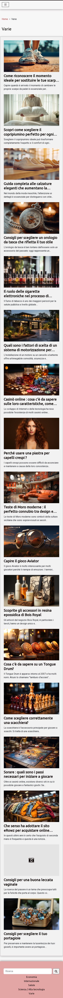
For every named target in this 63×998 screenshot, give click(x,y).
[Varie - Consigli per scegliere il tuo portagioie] (31, 913)
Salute (31, 985)
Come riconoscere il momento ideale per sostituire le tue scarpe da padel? (31, 80)
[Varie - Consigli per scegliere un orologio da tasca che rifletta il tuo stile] (31, 217)
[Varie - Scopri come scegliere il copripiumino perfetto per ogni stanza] (31, 110)
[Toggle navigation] (5, 4)
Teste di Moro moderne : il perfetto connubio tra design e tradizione (28, 511)
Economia (31, 977)
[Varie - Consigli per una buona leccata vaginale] (31, 860)
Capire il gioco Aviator (21, 561)
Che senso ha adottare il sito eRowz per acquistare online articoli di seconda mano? (26, 830)
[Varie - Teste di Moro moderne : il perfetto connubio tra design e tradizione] (31, 487)
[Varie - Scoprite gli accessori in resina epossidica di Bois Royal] (31, 590)
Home (5, 19)
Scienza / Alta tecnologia (31, 989)
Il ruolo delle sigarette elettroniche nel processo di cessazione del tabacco (26, 295)
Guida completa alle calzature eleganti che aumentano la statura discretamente (28, 188)
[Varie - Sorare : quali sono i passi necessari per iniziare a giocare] (31, 752)
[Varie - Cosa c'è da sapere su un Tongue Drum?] (31, 644)
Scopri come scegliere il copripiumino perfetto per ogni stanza (29, 134)
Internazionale (31, 981)
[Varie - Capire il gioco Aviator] (31, 541)
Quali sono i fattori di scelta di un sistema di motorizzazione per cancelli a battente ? (30, 349)
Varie (31, 993)
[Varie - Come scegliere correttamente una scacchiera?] (31, 698)
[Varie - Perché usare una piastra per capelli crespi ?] (31, 433)
